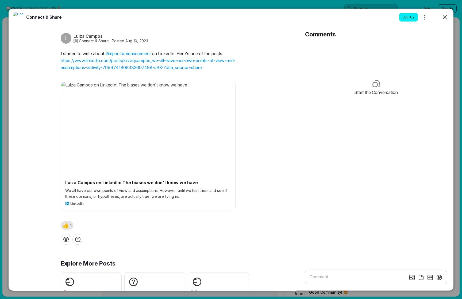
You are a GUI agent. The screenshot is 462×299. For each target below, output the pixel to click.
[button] (67, 225)
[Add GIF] (430, 277)
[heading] (44, 17)
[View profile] (18, 17)
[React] (66, 239)
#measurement (136, 53)
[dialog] (231, 149)
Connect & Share (94, 41)
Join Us (408, 17)
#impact (113, 53)
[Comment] (77, 239)
